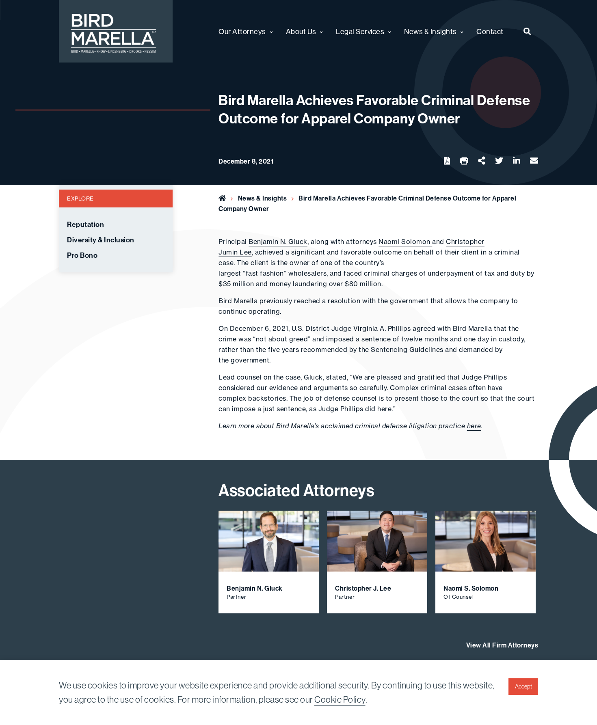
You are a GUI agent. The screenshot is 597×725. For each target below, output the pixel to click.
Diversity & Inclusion (100, 239)
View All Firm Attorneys (502, 645)
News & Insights (262, 198)
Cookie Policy (340, 699)
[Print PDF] (464, 161)
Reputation (85, 224)
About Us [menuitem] (301, 31)
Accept (523, 686)
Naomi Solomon (405, 241)
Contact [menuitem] (490, 31)
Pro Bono (82, 255)
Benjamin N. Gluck (278, 241)
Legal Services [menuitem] (360, 31)
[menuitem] (527, 31)
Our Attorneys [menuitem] (242, 31)
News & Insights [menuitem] (430, 31)
